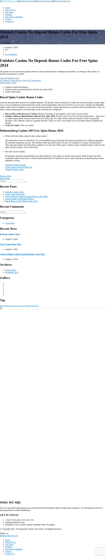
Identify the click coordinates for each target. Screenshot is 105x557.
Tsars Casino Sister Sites (15, 194)
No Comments (11, 54)
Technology (10, 223)
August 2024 (10, 270)
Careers (8, 19)
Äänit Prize (35, 306)
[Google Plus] (5, 174)
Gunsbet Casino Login (14, 169)
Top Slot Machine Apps (9, 78)
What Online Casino (8, 83)
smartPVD (28, 306)
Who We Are (10, 10)
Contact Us (9, 21)
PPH (23, 306)
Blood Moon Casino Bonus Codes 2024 (21, 201)
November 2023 (11, 272)
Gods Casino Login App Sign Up (18, 167)
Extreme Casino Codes (14, 192)
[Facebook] (1, 174)
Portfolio (8, 15)
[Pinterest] (7, 174)
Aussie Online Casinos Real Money (19, 199)
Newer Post (4, 178)
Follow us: (4, 533)
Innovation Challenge (14, 17)
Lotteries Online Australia (15, 165)
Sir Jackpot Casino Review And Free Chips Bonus (20, 80)
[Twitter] (3, 174)
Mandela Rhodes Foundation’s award (11, 306)
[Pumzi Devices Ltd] (9, 1)
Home (7, 8)
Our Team (9, 12)
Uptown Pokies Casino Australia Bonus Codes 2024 (26, 196)
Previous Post (5, 176)
